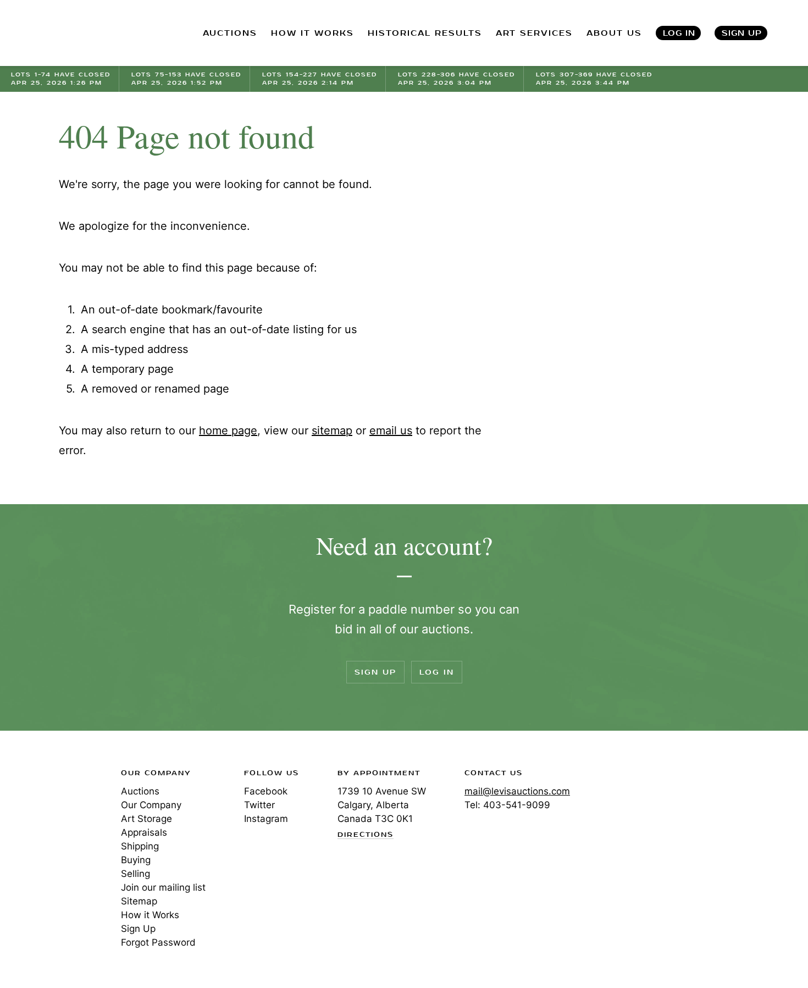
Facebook (265, 791)
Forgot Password (158, 942)
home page (228, 430)
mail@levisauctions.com (517, 791)
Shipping (140, 846)
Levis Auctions (68, 33)
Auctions (140, 791)
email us (390, 430)
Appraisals (144, 832)
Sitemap (139, 901)
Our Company (151, 804)
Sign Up (742, 33)
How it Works (150, 914)
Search (798, 33)
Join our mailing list (163, 887)
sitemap (332, 430)
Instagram (266, 818)
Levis (46, 812)
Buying (136, 859)
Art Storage (146, 818)
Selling (135, 873)
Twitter (259, 804)
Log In (679, 33)
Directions (365, 835)
